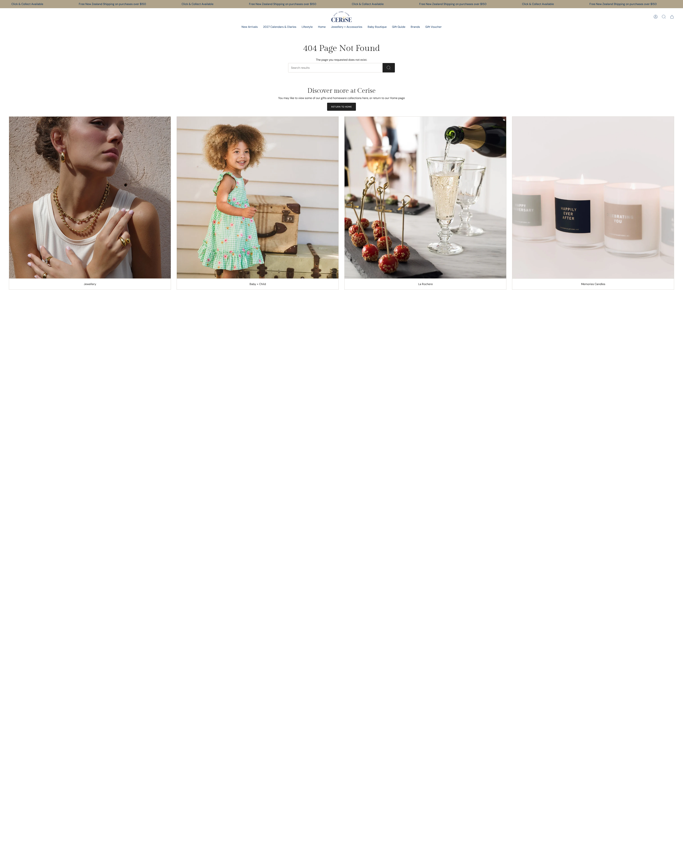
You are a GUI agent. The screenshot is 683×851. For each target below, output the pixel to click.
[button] (307, 27)
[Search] (389, 67)
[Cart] (672, 17)
